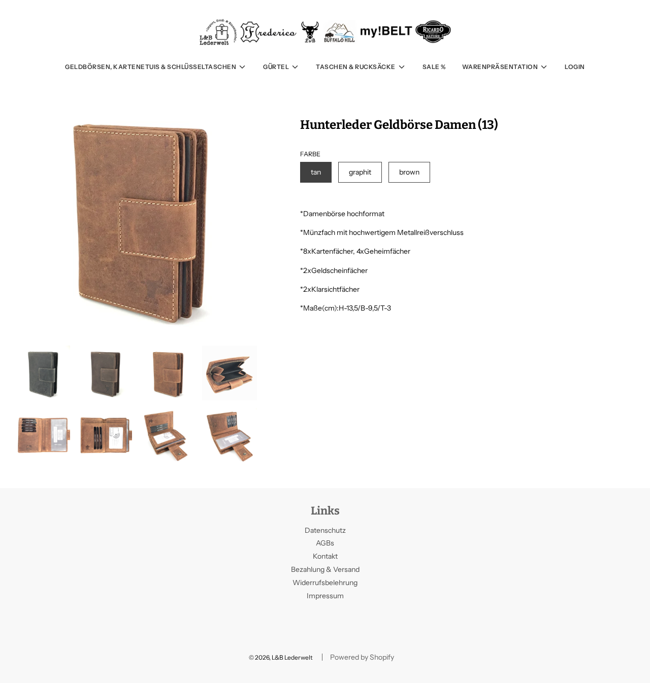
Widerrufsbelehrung (325, 582)
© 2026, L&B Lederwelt (281, 657)
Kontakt (325, 556)
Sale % (434, 67)
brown (409, 172)
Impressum (325, 595)
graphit (360, 172)
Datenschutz (325, 530)
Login (575, 67)
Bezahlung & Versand (325, 569)
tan (316, 172)
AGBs (325, 543)
